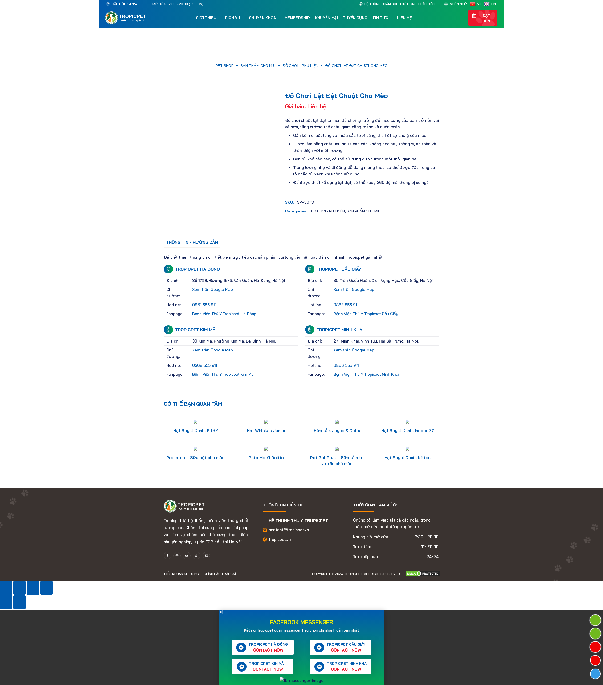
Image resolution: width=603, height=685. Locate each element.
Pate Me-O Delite (266, 457)
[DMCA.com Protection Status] (422, 573)
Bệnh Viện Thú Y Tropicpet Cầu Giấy (366, 313)
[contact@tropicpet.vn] (265, 530)
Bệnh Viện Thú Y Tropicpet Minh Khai (366, 374)
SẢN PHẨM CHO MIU (258, 65)
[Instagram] (177, 555)
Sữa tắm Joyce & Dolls (337, 430)
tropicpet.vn (280, 539)
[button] (463, 18)
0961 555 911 (204, 304)
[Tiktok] (196, 555)
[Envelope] (206, 555)
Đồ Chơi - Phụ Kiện (300, 65)
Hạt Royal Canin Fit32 (195, 430)
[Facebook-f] (167, 555)
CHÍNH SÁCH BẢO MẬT (221, 574)
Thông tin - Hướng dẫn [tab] (192, 242)
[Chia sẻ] (33, 588)
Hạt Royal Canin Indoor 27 (407, 430)
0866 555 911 (346, 365)
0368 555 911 (204, 365)
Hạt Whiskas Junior (266, 430)
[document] (301, 647)
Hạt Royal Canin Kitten (407, 457)
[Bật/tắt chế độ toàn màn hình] (19, 588)
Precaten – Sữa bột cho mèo (195, 457)
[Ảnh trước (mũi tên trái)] (6, 602)
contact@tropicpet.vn (289, 529)
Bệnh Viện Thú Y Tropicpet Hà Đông (224, 313)
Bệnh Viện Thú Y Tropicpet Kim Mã (222, 374)
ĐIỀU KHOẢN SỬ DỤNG (181, 574)
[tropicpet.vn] (265, 539)
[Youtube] (186, 555)
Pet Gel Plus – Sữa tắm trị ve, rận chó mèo (337, 460)
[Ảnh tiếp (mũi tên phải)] (19, 602)
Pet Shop (225, 65)
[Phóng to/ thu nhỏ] (6, 588)
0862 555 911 (346, 304)
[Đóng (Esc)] (46, 588)
